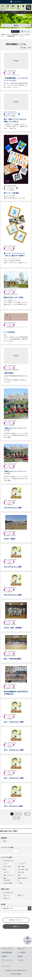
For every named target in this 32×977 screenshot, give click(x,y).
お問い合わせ (13, 9)
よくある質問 (21, 952)
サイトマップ (5, 966)
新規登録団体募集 (7, 952)
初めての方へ (21, 948)
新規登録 (8, 8)
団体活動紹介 (11, 36)
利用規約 (4, 956)
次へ (26, 814)
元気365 (19, 973)
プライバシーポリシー (7, 961)
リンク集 (20, 960)
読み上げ (16, 31)
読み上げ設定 (27, 31)
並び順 (3, 904)
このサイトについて (2, 9)
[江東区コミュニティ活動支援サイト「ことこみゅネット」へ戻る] (23, 5)
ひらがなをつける (17, 1)
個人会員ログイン (18, 9)
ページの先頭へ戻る (27, 942)
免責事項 (20, 956)
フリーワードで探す (7, 847)
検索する (16, 926)
